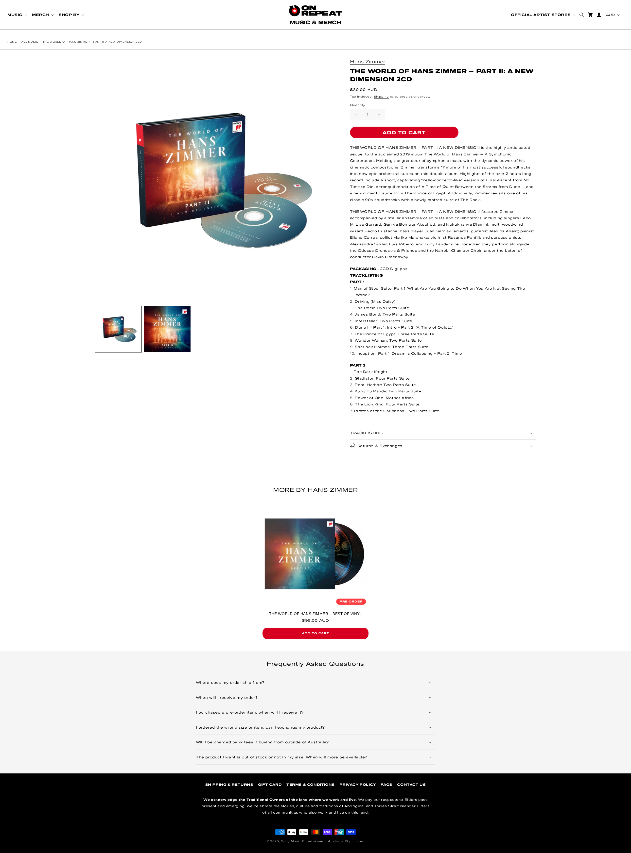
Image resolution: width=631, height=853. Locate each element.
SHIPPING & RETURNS (229, 784)
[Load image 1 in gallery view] (118, 329)
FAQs (386, 784)
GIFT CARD (269, 784)
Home (13, 41)
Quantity (357, 105)
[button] (16, 14)
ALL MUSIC (30, 41)
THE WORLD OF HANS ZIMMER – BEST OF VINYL (315, 614)
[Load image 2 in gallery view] (167, 329)
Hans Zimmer (367, 61)
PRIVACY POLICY (357, 784)
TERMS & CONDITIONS (310, 784)
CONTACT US (411, 784)
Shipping (381, 96)
